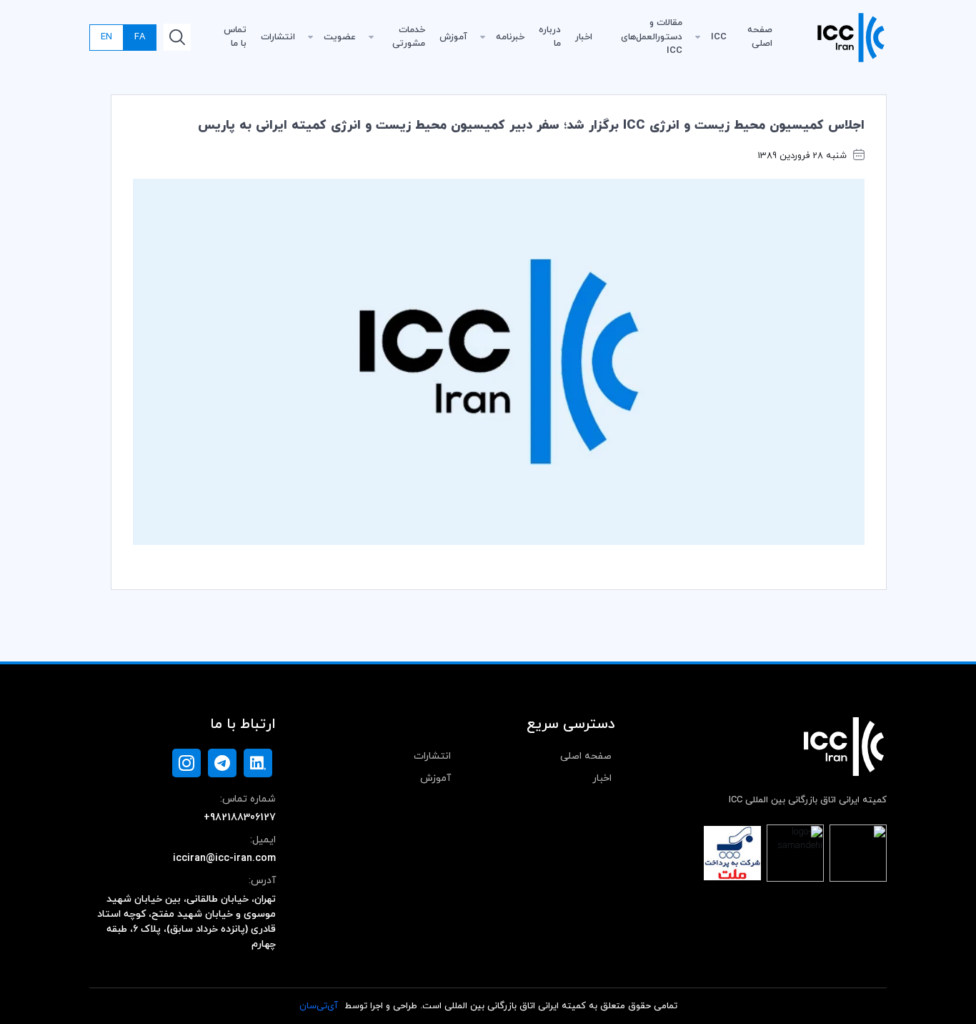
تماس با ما (235, 37)
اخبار (583, 37)
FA (139, 37)
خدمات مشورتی (408, 37)
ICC (719, 37)
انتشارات (278, 37)
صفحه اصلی (759, 37)
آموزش (453, 37)
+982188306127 (240, 817)
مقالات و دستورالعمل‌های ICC (651, 36)
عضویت (340, 37)
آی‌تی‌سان (318, 1006)
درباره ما (550, 37)
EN (106, 37)
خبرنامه (510, 37)
